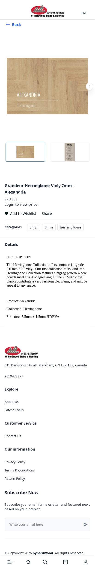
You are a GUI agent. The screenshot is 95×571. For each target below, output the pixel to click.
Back (16, 24)
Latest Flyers (14, 410)
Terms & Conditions (20, 470)
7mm (49, 227)
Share (47, 213)
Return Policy (15, 478)
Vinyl (34, 227)
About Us (12, 402)
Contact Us (13, 436)
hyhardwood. (43, 553)
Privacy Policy (15, 462)
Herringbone (70, 227)
